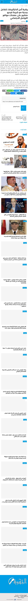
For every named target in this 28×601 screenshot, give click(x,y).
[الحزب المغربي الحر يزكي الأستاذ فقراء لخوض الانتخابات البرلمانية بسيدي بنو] (14, 404)
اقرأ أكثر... (25, 586)
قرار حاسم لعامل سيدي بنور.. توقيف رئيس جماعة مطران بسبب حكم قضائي (14, 435)
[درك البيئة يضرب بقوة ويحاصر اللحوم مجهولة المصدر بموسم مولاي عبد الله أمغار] (14, 447)
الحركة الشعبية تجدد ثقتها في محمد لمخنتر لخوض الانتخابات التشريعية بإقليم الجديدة (14, 522)
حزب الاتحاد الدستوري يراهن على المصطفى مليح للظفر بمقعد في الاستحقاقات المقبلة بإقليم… (14, 150)
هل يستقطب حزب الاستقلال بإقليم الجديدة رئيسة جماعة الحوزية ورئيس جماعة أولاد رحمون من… (14, 194)
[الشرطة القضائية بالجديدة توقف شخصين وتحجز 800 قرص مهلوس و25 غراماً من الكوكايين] (14, 382)
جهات (25, 221)
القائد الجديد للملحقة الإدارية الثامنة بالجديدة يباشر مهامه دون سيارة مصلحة (15, 237)
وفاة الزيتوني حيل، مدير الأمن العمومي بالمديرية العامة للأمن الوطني (14, 370)
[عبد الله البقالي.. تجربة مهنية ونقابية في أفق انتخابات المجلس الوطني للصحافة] (14, 205)
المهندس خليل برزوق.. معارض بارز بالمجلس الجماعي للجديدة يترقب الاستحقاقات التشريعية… (14, 479)
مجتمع (24, 376)
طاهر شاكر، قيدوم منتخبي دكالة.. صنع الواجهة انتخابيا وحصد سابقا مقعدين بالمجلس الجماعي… (14, 172)
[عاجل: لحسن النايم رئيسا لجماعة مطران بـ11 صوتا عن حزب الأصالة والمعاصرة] (14, 339)
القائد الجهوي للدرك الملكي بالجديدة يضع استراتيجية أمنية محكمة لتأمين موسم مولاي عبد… (13, 501)
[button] (24, 91)
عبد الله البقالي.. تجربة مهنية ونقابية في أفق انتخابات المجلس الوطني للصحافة (15, 215)
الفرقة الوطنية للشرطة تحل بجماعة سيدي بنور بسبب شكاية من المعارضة (7, 118)
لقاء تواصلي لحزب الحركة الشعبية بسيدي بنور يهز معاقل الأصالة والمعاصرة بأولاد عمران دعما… (14, 327)
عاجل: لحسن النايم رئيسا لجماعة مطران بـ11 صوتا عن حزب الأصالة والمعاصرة (14, 349)
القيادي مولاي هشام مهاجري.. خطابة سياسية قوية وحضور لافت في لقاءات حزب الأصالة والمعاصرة (15, 281)
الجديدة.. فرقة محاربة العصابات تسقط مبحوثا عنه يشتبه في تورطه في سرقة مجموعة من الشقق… (14, 544)
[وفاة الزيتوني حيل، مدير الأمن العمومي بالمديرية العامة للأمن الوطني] (14, 360)
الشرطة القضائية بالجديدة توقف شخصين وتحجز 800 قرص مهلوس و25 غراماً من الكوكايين (14, 392)
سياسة (24, 134)
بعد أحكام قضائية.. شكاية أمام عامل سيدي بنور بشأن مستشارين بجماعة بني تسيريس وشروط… (14, 259)
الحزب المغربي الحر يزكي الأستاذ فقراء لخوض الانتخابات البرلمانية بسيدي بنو (15, 414)
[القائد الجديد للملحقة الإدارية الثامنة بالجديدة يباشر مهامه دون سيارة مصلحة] (14, 227)
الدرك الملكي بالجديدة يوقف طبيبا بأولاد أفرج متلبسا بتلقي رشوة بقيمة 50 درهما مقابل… (15, 566)
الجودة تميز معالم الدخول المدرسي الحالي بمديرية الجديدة (21, 118)
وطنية (25, 199)
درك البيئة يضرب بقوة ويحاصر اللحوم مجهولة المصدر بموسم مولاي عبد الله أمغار (15, 457)
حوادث (2, 21)
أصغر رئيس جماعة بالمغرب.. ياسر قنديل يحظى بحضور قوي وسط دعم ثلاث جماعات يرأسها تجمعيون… (15, 304)
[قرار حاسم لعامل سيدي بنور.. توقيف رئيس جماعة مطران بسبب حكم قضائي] (14, 425)
